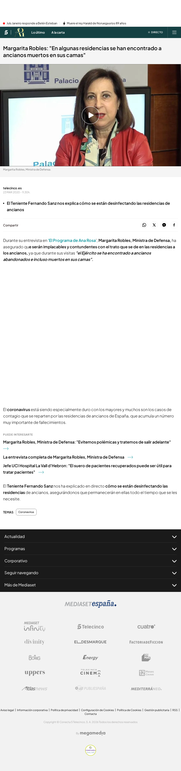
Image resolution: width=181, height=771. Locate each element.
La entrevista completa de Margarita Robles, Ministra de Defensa (63, 456)
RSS (175, 710)
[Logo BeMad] (146, 657)
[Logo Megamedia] (92, 733)
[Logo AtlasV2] (34, 688)
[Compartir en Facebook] (174, 225)
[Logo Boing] (35, 657)
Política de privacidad (64, 710)
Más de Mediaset (20, 584)
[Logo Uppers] (34, 673)
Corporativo (15, 560)
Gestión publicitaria (156, 710)
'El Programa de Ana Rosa (72, 240)
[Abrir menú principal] (174, 32)
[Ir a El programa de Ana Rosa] (19, 32)
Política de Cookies (129, 710)
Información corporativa (32, 710)
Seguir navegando (21, 572)
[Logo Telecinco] (90, 626)
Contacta (91, 714)
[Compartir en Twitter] (154, 225)
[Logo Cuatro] (146, 626)
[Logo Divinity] (35, 642)
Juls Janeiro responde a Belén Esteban (32, 23)
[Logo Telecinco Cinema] (90, 673)
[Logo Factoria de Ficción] (146, 642)
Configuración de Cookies (97, 710)
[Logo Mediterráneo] (146, 688)
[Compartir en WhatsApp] (144, 225)
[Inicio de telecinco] (6, 32)
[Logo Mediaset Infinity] (34, 626)
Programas (14, 548)
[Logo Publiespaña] (90, 688)
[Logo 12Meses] (146, 673)
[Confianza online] (90, 754)
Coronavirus (26, 512)
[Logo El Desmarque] (90, 642)
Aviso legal (7, 710)
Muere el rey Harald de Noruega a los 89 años (96, 23)
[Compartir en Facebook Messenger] (164, 225)
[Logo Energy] (90, 657)
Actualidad (14, 536)
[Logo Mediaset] (90, 606)
